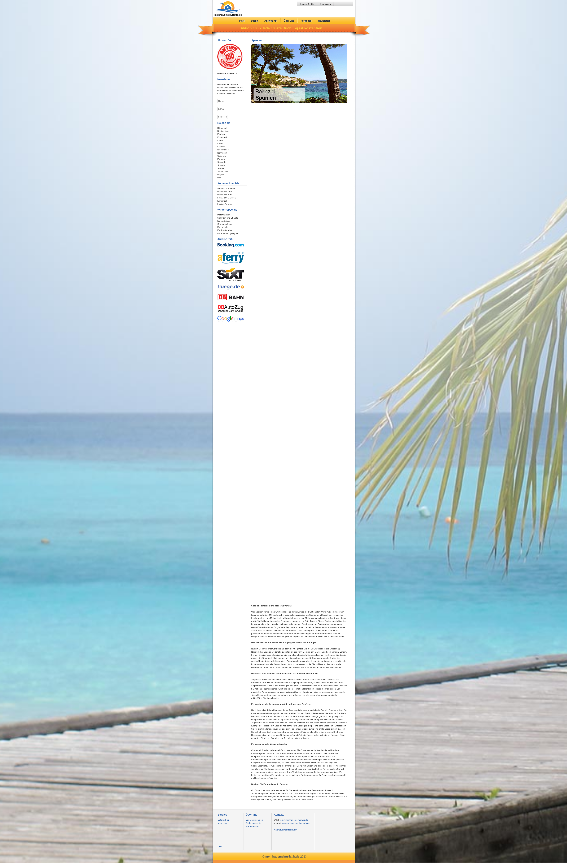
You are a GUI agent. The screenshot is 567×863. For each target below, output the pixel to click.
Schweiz (221, 165)
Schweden (222, 162)
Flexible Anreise (224, 204)
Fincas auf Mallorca (226, 198)
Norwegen (222, 153)
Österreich (222, 156)
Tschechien (222, 171)
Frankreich (222, 137)
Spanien (256, 40)
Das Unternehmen (254, 820)
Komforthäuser (224, 221)
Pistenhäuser (223, 215)
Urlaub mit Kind (224, 191)
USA (219, 177)
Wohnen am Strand (226, 188)
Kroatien (221, 146)
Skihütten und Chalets (227, 218)
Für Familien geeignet (227, 233)
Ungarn (220, 174)
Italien (220, 143)
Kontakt (279, 814)
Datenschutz (223, 820)
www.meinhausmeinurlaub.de (296, 823)
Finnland (221, 134)
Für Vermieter (252, 826)
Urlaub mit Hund (225, 194)
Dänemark (222, 128)
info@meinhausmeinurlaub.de (294, 820)
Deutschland (223, 131)
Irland (220, 140)
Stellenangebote (253, 823)
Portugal (221, 159)
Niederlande (223, 150)
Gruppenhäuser (224, 224)
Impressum (223, 823)
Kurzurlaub (222, 201)
